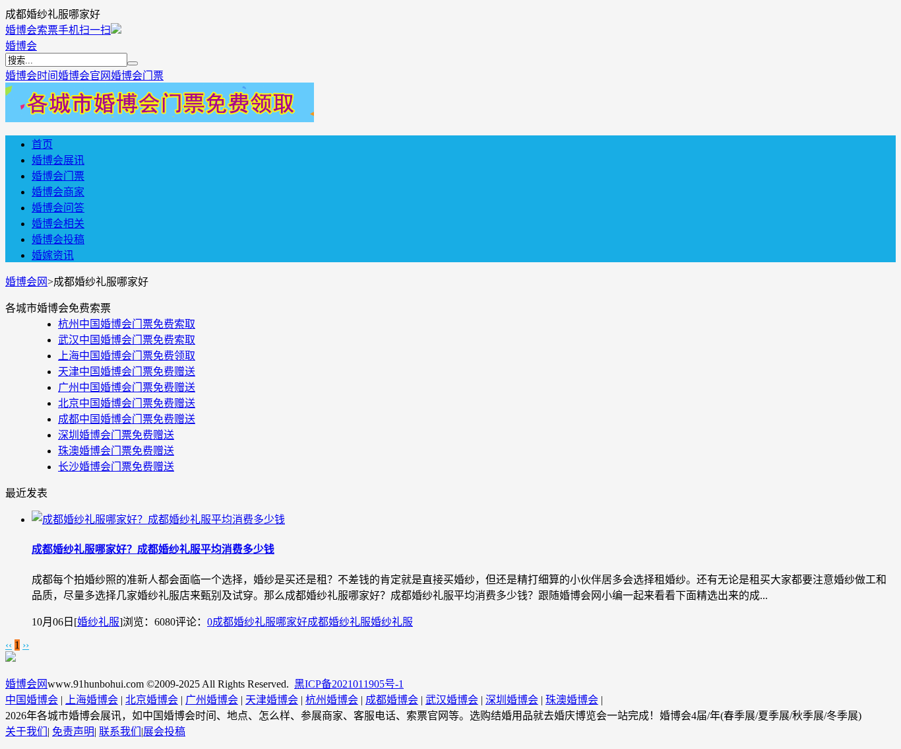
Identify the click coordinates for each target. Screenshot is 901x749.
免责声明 (73, 731)
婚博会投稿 (58, 239)
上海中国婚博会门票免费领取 (126, 355)
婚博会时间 (31, 75)
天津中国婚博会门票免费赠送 (126, 371)
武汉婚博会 (451, 699)
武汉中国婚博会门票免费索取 (126, 339)
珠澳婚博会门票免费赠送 (116, 450)
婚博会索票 (31, 30)
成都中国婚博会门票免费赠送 (126, 419)
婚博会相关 (58, 223)
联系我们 (120, 731)
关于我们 (26, 731)
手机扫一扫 (84, 30)
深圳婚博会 (511, 699)
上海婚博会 (91, 699)
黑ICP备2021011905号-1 (349, 684)
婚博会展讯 (58, 160)
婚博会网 (26, 281)
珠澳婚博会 (571, 699)
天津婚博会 (271, 699)
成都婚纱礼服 (339, 621)
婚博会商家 (58, 191)
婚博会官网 (84, 75)
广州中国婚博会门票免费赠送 (126, 387)
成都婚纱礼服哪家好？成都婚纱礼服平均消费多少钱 (153, 549)
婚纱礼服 (98, 621)
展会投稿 (164, 731)
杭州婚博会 (331, 699)
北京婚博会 (151, 699)
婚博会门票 (137, 75)
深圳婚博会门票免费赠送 (116, 435)
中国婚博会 (31, 699)
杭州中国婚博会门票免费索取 (126, 324)
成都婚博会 (391, 699)
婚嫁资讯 (53, 255)
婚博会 (21, 46)
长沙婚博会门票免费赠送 (116, 466)
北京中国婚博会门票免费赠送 (126, 403)
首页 (42, 144)
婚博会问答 (58, 207)
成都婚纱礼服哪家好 (259, 621)
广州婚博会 (211, 699)
